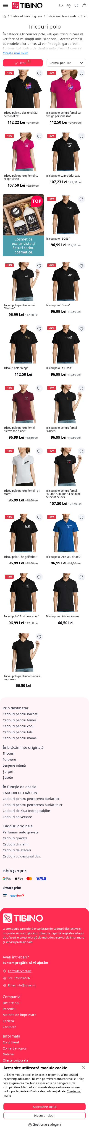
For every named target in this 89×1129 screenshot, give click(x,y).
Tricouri (8, 753)
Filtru (23, 62)
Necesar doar (44, 1115)
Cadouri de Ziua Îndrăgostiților (26, 811)
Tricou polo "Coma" (58, 305)
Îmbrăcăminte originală (61, 16)
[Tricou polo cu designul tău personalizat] (23, 88)
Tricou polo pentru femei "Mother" (19, 307)
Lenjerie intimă (14, 765)
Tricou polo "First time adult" (21, 616)
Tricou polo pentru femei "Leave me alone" (19, 429)
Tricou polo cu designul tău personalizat (20, 114)
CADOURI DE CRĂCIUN (20, 793)
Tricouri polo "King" (16, 368)
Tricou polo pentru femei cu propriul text (21, 177)
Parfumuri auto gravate (21, 832)
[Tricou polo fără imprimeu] (65, 592)
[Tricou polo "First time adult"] (23, 592)
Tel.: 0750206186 (19, 978)
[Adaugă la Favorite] (39, 73)
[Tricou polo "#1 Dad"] (65, 344)
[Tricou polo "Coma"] (65, 281)
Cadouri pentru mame (20, 738)
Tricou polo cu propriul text (63, 175)
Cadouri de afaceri (17, 850)
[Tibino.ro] (28, 5)
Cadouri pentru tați (17, 732)
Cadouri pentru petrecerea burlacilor (31, 799)
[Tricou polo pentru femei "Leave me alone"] (23, 403)
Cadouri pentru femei (19, 720)
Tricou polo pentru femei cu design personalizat (63, 114)
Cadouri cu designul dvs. (22, 856)
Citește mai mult (15, 53)
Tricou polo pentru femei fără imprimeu (22, 678)
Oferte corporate (15, 1060)
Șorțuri (8, 771)
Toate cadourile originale (26, 16)
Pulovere (9, 759)
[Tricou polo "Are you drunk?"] (65, 533)
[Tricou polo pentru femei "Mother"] (23, 281)
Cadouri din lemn (16, 844)
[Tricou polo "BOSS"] (65, 214)
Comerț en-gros (15, 1048)
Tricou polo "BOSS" (58, 238)
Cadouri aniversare (17, 817)
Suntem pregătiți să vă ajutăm (25, 963)
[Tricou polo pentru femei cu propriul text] (23, 151)
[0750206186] (69, 5)
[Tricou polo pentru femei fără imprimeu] (23, 652)
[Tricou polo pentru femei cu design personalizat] (65, 88)
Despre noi (11, 1003)
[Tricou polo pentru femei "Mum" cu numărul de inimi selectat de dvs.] (65, 466)
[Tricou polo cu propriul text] (65, 151)
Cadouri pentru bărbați (20, 714)
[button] (84, 5)
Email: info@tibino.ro (22, 985)
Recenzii (9, 1009)
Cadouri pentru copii (18, 726)
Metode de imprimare (19, 1015)
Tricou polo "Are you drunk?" (63, 556)
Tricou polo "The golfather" (21, 556)
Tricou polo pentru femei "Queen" (61, 429)
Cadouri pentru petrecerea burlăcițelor (33, 805)
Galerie (8, 1054)
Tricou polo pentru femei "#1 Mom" (22, 492)
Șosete (8, 777)
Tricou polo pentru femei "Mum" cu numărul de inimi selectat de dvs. (63, 494)
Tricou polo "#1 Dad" (59, 368)
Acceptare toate (45, 1107)
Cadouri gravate (15, 838)
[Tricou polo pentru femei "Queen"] (65, 403)
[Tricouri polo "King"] (23, 344)
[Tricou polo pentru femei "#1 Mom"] (23, 466)
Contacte (9, 1027)
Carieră (8, 1021)
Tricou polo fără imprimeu (62, 616)
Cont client (11, 1042)
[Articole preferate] (76, 5)
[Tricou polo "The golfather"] (23, 533)
